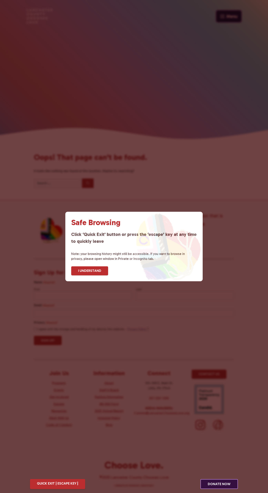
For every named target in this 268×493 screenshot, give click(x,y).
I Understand (89, 271)
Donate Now (219, 484)
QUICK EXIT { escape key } (57, 483)
